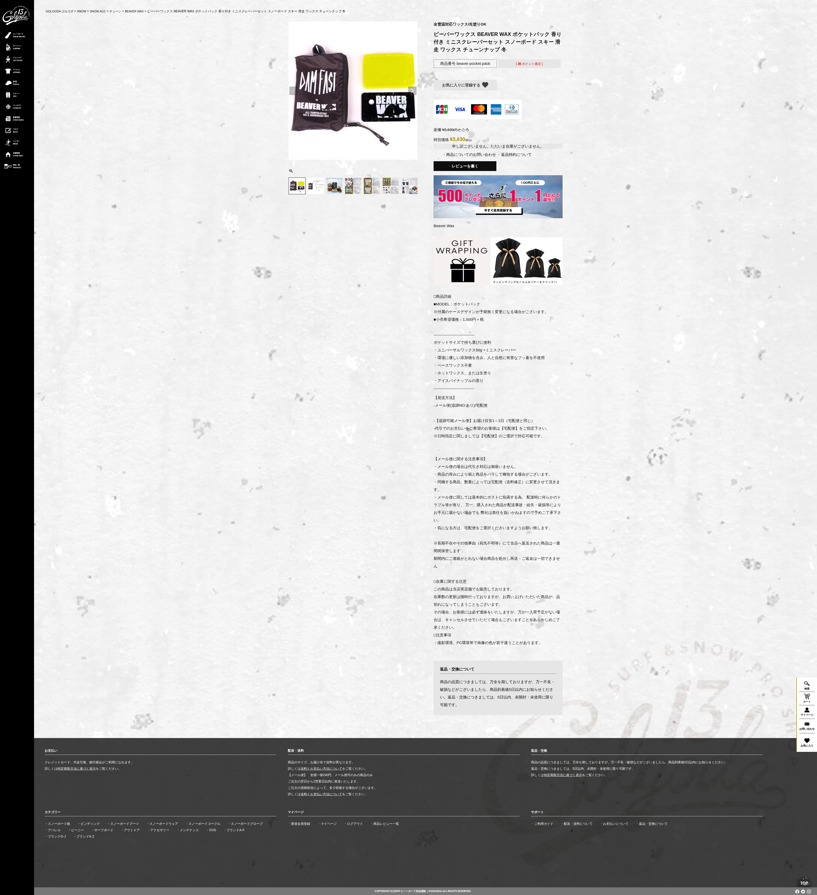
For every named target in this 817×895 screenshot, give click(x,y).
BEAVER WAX (134, 11)
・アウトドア (130, 830)
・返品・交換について (652, 823)
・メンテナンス (188, 830)
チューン (115, 11)
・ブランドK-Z (83, 836)
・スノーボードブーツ (123, 823)
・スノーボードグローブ (245, 823)
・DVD (211, 830)
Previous (293, 91)
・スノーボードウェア (162, 823)
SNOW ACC (98, 11)
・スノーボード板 (57, 823)
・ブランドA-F (233, 830)
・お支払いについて (614, 823)
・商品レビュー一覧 (384, 823)
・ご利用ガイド (542, 823)
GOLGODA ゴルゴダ (59, 11)
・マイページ (327, 823)
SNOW (81, 11)
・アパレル (53, 830)
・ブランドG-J (55, 836)
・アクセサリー (158, 830)
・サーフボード (102, 830)
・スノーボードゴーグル (202, 823)
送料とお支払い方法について (321, 768)
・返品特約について (514, 154)
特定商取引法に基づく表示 (76, 768)
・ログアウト (353, 823)
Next (412, 91)
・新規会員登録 (299, 823)
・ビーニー (76, 830)
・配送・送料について (577, 823)
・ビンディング (88, 823)
